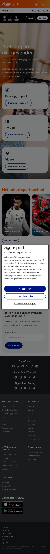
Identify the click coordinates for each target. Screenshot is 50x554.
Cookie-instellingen (25, 303)
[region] (25, 277)
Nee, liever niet (25, 296)
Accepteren (25, 288)
